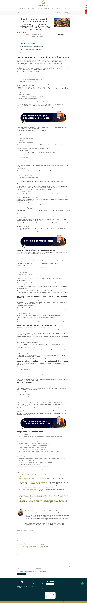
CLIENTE (64, 8)
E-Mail (50, 533)
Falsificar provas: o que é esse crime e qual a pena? (31, 489)
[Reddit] (25, 32)
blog (29, 530)
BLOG (39, 8)
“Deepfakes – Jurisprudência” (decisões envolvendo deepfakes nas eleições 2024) (39, 500)
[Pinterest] (23, 32)
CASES (42, 8)
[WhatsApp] (20, 32)
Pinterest (34, 533)
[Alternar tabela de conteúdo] (42, 40)
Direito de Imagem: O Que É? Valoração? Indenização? (32, 478)
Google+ (40, 533)
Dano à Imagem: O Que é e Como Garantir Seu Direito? (32, 474)
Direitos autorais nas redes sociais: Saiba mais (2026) (35, 20)
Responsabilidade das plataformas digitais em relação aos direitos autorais (32, 46)
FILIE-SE (32, 588)
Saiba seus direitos (23, 51)
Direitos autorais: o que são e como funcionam (26, 41)
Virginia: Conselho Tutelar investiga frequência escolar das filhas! (31, 546)
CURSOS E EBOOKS (47, 8)
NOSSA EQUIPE (34, 8)
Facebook (20, 533)
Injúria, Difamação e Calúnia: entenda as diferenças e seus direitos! (31, 543)
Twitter (24, 533)
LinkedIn (45, 533)
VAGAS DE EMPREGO (33, 586)
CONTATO (53, 8)
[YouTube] (69, 602)
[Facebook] (18, 32)
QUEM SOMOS (24, 8)
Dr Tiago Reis (28, 509)
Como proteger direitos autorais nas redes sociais (28, 44)
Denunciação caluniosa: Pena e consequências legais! (29, 544)
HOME (20, 8)
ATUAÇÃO (29, 8)
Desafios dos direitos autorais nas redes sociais (27, 43)
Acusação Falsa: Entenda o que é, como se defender (31, 486)
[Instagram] (63, 602)
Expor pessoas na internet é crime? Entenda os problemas (33, 482)
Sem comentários (24, 530)
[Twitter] (67, 602)
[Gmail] (21, 32)
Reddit (29, 533)
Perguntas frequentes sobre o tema (25, 52)
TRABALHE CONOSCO (59, 8)
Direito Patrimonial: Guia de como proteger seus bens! (29, 547)
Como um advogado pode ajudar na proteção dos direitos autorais (30, 49)
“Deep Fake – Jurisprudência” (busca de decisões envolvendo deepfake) (36, 495)
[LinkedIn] (65, 602)
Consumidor (32, 530)
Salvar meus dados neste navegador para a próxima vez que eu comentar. (33, 571)
